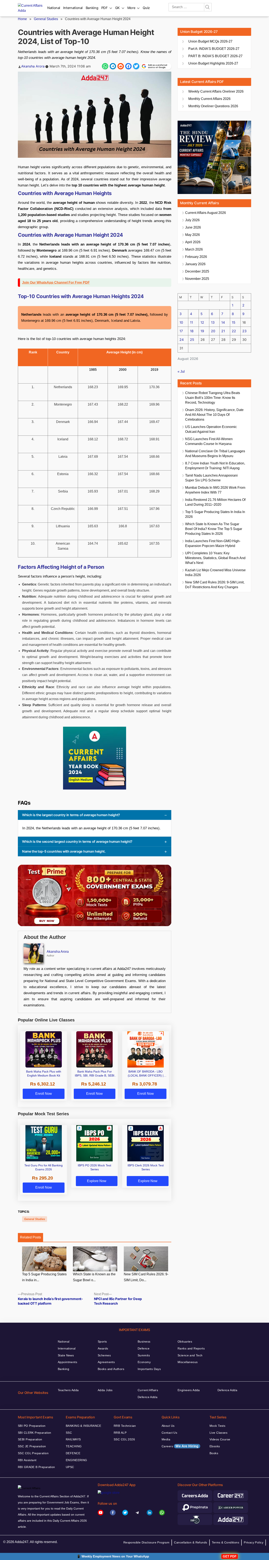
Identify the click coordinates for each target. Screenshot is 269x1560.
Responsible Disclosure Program (146, 1542)
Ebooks (215, 1446)
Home (22, 19)
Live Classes (218, 1432)
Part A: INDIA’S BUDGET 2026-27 (213, 48)
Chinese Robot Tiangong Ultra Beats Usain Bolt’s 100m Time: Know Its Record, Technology (212, 397)
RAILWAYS (73, 1439)
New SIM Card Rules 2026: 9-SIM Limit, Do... (146, 1277)
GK (117, 8)
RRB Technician (125, 1425)
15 (233, 322)
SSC (69, 1432)
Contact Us (169, 1432)
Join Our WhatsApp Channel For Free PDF (56, 282)
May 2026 (192, 235)
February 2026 (196, 256)
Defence (143, 1348)
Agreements (106, 1362)
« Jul (181, 371)
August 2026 (205, 213)
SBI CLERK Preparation (34, 1432)
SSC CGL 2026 (124, 1439)
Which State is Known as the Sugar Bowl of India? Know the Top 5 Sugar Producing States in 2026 (213, 528)
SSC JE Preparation (32, 1446)
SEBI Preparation (30, 1439)
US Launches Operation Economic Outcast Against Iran (211, 429)
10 (181, 322)
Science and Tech (190, 1355)
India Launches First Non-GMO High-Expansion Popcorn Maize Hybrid (212, 543)
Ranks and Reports (191, 1348)
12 (202, 322)
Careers (180, 1446)
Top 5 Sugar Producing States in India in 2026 (215, 514)
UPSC (70, 1467)
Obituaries (185, 1341)
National (53, 8)
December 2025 (197, 271)
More (131, 8)
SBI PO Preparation (32, 1425)
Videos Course (220, 1439)
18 (192, 331)
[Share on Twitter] (136, 66)
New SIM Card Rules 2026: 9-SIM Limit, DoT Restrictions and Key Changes (214, 584)
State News (66, 1355)
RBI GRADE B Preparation (36, 1467)
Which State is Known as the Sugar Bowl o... (94, 1277)
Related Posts (30, 1237)
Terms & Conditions (225, 1542)
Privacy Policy (253, 1542)
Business (144, 1341)
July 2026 (192, 220)
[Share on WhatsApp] (105, 66)
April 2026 (192, 242)
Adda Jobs (105, 1390)
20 (213, 331)
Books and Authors (111, 1369)
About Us (168, 1425)
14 (223, 322)
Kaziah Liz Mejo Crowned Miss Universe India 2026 (215, 572)
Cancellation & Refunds (190, 1542)
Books (214, 1453)
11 (191, 322)
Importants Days (149, 1369)
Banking (92, 8)
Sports (102, 1341)
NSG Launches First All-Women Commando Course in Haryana (209, 441)
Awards (103, 1348)
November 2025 (197, 278)
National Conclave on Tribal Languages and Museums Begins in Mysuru (215, 453)
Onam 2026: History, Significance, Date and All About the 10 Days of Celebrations (214, 414)
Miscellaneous (188, 1362)
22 (234, 331)
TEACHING (74, 1446)
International (73, 8)
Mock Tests (217, 1425)
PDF (104, 8)
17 (181, 331)
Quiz (146, 8)
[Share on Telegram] (113, 66)
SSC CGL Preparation (33, 1453)
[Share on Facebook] (128, 66)
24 (181, 339)
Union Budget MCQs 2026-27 (210, 41)
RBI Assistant (27, 1460)
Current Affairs (148, 1390)
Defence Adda (147, 1397)
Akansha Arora (33, 66)
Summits (144, 1355)
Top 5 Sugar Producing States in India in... (44, 1277)
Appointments (67, 1362)
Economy (144, 1362)
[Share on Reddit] (120, 66)
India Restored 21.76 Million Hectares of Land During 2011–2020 (215, 502)
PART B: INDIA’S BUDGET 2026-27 (215, 56)
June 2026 (193, 227)
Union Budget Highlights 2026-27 (213, 63)
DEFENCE (73, 1453)
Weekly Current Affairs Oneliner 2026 (216, 91)
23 (244, 331)
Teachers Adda (68, 1390)
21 (223, 331)
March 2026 (194, 249)
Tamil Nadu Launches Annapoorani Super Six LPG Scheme (211, 478)
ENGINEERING (76, 1460)
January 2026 (195, 264)
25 (192, 339)
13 (213, 322)
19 (202, 331)
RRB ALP (120, 1432)
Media (166, 1439)
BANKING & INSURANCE (83, 1425)
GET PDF (229, 1556)
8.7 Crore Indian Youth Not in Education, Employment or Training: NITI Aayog (215, 465)
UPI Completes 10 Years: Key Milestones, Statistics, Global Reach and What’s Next (215, 558)
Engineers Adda (189, 1390)
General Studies (46, 19)
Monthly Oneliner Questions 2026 (213, 106)
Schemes (104, 1355)
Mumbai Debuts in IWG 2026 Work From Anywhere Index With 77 (215, 490)
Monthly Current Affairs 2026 (209, 99)
